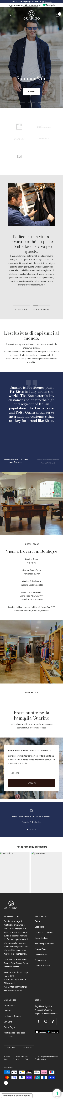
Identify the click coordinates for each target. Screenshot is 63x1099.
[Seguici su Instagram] (45, 1021)
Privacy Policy (41, 949)
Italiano (26, 1047)
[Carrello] (57, 15)
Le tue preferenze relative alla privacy (47, 1058)
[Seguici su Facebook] (38, 1021)
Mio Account (9, 1005)
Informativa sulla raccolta (16, 1095)
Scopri (31, 91)
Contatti (7, 1010)
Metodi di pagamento (44, 943)
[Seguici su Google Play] (53, 1038)
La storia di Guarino (12, 1016)
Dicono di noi (40, 960)
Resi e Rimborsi (41, 938)
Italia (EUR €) (11, 1047)
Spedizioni (39, 927)
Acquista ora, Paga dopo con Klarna (14, 1034)
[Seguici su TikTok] (53, 1021)
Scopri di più (47, 1)
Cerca (37, 921)
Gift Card (8, 1022)
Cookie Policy (41, 955)
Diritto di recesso (42, 966)
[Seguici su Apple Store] (41, 1038)
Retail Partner (28, 1058)
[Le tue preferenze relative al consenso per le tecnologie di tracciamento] (57, 1093)
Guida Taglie (9, 1027)
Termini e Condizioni (44, 932)
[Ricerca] (11, 15)
